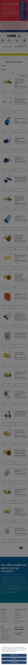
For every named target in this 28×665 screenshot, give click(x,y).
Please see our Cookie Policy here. (9, 651)
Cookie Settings (14, 662)
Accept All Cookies (14, 655)
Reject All (14, 659)
